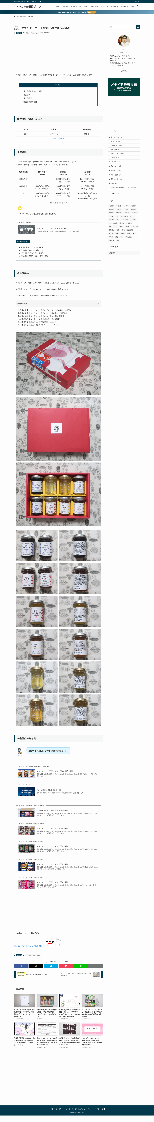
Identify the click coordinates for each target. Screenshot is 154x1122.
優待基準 (26, 95)
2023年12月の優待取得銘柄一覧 (49, 790)
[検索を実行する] (138, 27)
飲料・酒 (111, 240)
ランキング (116, 166)
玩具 (123, 230)
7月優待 (126, 209)
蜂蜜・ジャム (34, 33)
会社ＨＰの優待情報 (58, 138)
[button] (21, 966)
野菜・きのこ (119, 237)
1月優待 (111, 206)
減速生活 (115, 193)
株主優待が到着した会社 (32, 91)
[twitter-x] (133, 1)
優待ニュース (117, 153)
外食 (127, 226)
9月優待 (111, 213)
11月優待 (127, 213)
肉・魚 (111, 233)
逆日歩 (115, 157)
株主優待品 (27, 98)
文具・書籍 (134, 226)
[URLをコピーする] (95, 966)
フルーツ (133, 219)
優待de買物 (116, 175)
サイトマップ (99, 1109)
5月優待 (111, 209)
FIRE (113, 183)
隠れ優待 (116, 149)
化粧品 (122, 226)
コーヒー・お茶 (113, 219)
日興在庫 (115, 162)
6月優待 (118, 209)
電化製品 (129, 237)
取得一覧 (116, 141)
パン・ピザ (124, 219)
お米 (117, 216)
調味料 (111, 237)
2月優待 (118, 206)
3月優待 (126, 206)
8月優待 (133, 209)
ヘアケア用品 (113, 223)
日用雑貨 (111, 230)
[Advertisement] (58, 52)
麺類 (118, 240)
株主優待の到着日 (30, 102)
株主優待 (116, 137)
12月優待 (27, 33)
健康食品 (129, 223)
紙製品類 (130, 230)
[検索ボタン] (137, 6)
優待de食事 (116, 179)
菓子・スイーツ (120, 233)
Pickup (111, 216)
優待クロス (115, 170)
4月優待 (133, 206)
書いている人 (73, 1109)
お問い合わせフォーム (86, 1109)
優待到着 (19, 33)
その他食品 (124, 216)
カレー (132, 216)
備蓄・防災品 (113, 226)
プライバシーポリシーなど (59, 1109)
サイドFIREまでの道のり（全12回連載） (123, 188)
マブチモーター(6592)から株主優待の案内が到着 (55, 771)
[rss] (138, 1)
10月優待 (119, 213)
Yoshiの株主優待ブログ (27, 6)
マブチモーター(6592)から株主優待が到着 (52, 810)
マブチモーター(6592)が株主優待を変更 (52, 228)
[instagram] (135, 1)
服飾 (118, 230)
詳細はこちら (91, 12)
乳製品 (122, 223)
